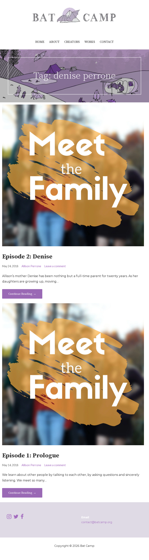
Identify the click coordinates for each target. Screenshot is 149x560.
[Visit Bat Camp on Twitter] (15, 517)
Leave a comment (55, 266)
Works (89, 42)
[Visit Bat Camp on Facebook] (22, 517)
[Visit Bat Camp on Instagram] (9, 517)
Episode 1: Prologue (30, 456)
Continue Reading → (22, 294)
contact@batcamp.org (96, 522)
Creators (72, 42)
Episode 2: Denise (27, 257)
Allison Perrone (31, 266)
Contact (107, 42)
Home (39, 42)
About (54, 42)
